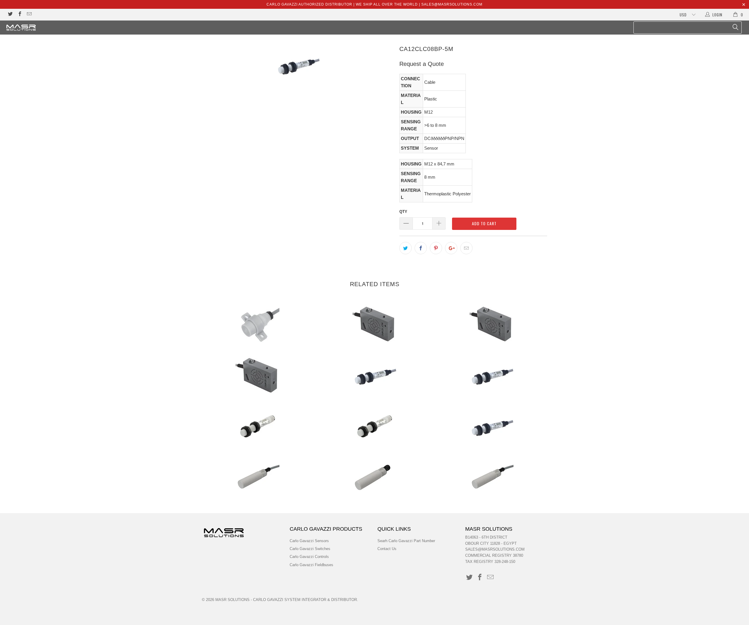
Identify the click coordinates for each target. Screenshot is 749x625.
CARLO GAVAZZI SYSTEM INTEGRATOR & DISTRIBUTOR (305, 599)
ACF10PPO (257, 375)
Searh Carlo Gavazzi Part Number (406, 541)
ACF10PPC (491, 324)
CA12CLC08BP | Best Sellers (491, 375)
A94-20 (257, 324)
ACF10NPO (374, 324)
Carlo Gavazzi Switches (310, 549)
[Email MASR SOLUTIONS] (29, 14)
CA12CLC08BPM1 (257, 427)
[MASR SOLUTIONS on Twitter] (10, 14)
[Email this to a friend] (466, 248)
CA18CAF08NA (257, 478)
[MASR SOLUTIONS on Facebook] (19, 14)
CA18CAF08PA (491, 478)
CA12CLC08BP (374, 375)
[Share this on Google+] (451, 248)
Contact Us (386, 549)
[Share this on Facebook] (421, 248)
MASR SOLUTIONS (232, 599)
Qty (403, 211)
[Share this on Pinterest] (436, 248)
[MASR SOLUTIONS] (63, 28)
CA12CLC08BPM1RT (374, 427)
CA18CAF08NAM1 (374, 478)
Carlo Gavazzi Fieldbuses (311, 565)
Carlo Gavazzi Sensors (309, 541)
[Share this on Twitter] (405, 248)
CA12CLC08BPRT (491, 427)
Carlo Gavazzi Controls (309, 556)
